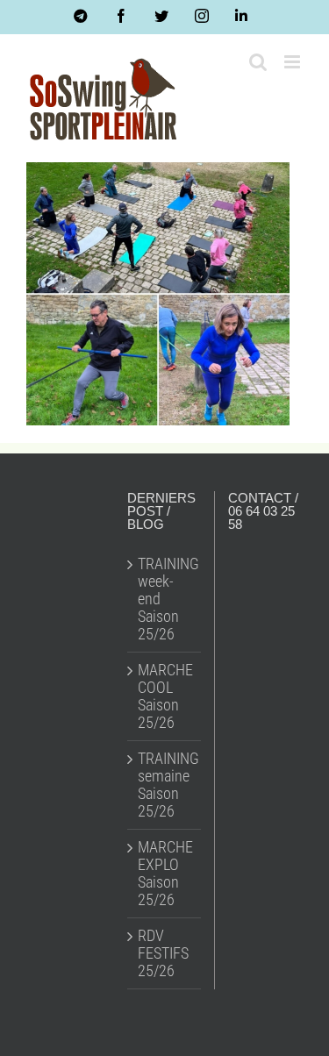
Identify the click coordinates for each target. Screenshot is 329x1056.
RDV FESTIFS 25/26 (163, 953)
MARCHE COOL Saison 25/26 (165, 696)
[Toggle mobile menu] (293, 62)
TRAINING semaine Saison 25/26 (165, 785)
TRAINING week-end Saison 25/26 (165, 599)
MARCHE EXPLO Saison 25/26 (165, 873)
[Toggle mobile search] (258, 62)
